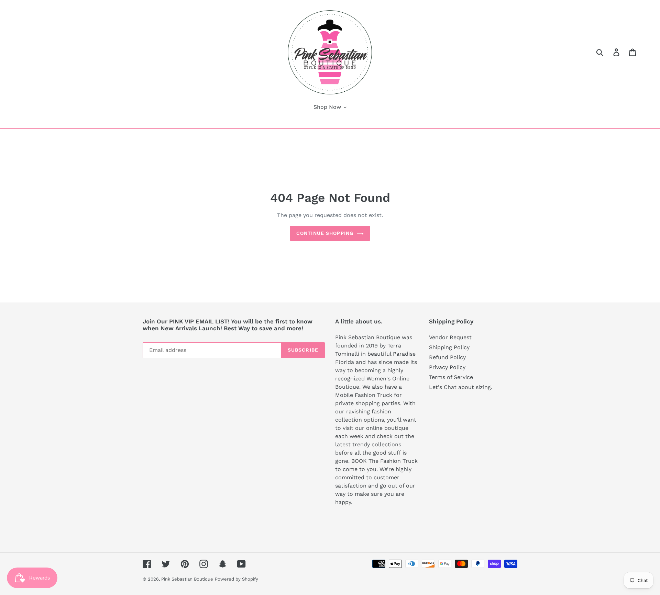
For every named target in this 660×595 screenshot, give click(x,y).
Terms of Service (451, 377)
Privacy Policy (447, 367)
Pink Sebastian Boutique (187, 579)
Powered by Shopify (236, 579)
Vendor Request (450, 337)
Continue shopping (324, 233)
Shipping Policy (449, 347)
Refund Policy (447, 357)
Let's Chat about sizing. (460, 387)
